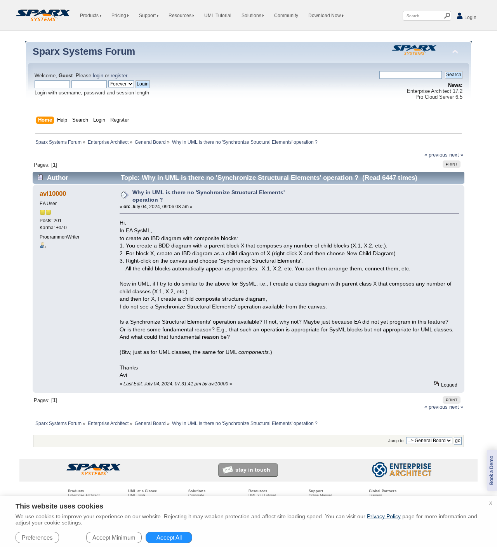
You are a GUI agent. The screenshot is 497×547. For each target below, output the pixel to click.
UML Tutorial (217, 15)
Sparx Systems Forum (84, 51)
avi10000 (53, 193)
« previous (436, 155)
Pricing (119, 15)
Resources (181, 15)
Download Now (325, 15)
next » (456, 155)
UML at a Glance (142, 491)
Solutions (252, 15)
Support (148, 15)
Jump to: (396, 440)
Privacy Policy (384, 516)
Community (286, 15)
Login (469, 17)
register (119, 75)
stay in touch (252, 470)
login (98, 75)
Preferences (37, 537)
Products (90, 15)
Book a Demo (492, 470)
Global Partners (382, 491)
